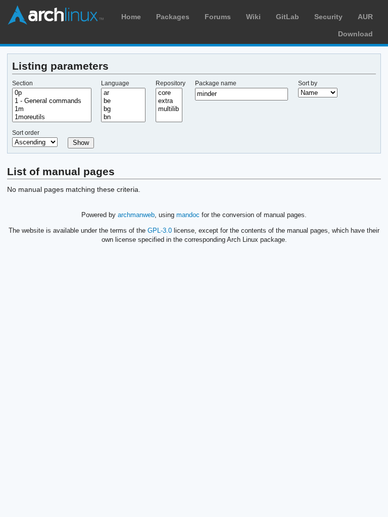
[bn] (123, 117)
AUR (365, 17)
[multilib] (169, 109)
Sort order (25, 132)
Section (22, 83)
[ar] (123, 93)
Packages (172, 17)
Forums (218, 17)
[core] (169, 93)
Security (328, 17)
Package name (215, 83)
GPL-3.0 (160, 230)
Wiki (253, 17)
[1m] (52, 109)
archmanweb (136, 215)
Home (131, 17)
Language (115, 83)
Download (355, 34)
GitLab (287, 17)
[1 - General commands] (52, 101)
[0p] (52, 93)
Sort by (307, 83)
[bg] (123, 109)
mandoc (188, 215)
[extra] (169, 101)
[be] (123, 101)
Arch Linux (56, 15)
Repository (170, 83)
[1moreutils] (52, 117)
